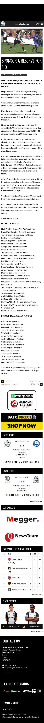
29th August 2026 (22, 441)
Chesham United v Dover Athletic (22, 495)
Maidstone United (19, 583)
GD (35, 554)
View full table (37, 595)
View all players (37, 631)
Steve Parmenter (22, 75)
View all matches (36, 501)
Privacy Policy (7, 673)
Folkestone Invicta (19, 589)
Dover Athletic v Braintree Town (22, 461)
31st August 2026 (22, 477)
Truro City (16, 578)
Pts (39, 554)
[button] (37, 24)
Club (9, 554)
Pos (4, 554)
